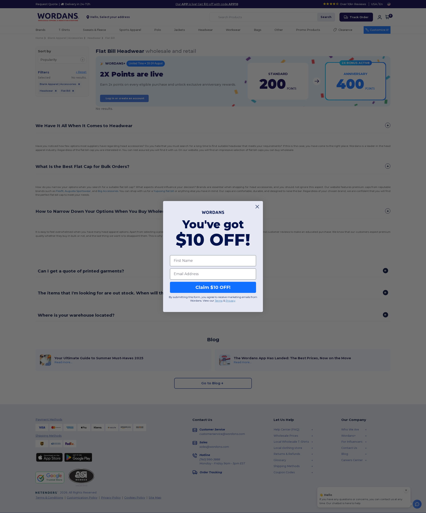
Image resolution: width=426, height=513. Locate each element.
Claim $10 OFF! (213, 287)
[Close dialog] (257, 207)
